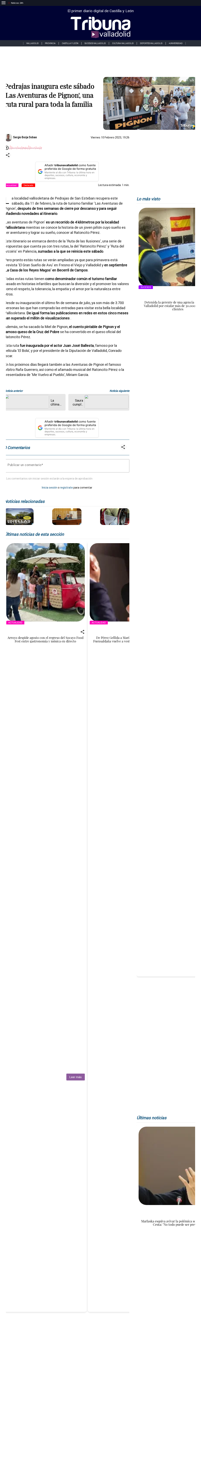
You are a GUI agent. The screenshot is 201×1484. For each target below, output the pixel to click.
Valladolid (32, 43)
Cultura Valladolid (123, 43)
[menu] (3, 3)
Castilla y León (70, 43)
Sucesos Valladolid (95, 43)
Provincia (50, 43)
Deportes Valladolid (151, 43)
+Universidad (176, 43)
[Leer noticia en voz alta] (6, 148)
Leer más (75, 1077)
